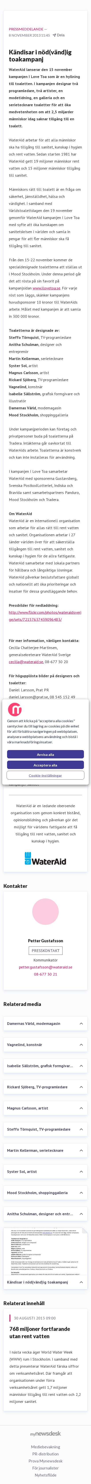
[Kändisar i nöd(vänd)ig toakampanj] (45, 1251)
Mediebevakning (45, 1446)
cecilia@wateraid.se (26, 661)
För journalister (45, 1467)
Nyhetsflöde (46, 1475)
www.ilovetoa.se (46, 288)
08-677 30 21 (45, 974)
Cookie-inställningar (45, 775)
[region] (45, 742)
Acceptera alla (45, 765)
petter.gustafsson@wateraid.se (45, 967)
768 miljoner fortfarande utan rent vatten (39, 1332)
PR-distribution (45, 1453)
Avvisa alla (45, 754)
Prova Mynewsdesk (45, 1460)
